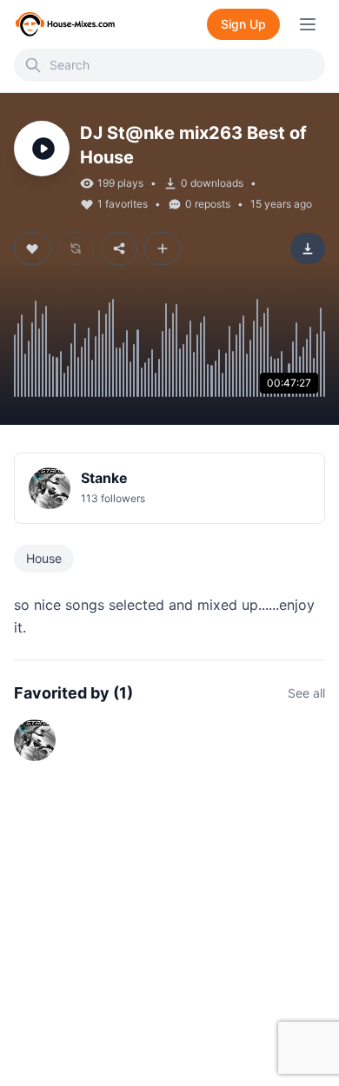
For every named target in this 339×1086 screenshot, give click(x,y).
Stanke (104, 478)
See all (306, 692)
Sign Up (243, 24)
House (44, 558)
